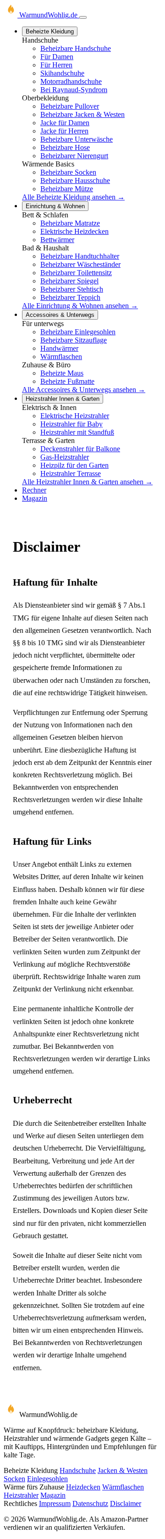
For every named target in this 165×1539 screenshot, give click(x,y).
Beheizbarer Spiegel (69, 281)
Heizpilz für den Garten (74, 465)
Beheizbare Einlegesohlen (78, 332)
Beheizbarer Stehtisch (71, 289)
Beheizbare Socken (68, 172)
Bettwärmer (57, 240)
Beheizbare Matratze (70, 223)
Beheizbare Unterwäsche (76, 139)
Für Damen (56, 57)
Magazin (34, 498)
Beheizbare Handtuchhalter (79, 256)
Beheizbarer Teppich (70, 297)
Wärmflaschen (61, 356)
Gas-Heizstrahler (64, 457)
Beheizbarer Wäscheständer (80, 264)
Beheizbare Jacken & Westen (82, 114)
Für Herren (56, 65)
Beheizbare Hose (65, 147)
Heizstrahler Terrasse (70, 473)
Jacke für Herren (64, 131)
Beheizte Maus (61, 373)
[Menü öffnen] (83, 17)
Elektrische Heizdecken (74, 231)
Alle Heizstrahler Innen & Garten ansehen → (87, 482)
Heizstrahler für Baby (71, 424)
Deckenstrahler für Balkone (80, 449)
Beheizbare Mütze (66, 189)
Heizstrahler (21, 1495)
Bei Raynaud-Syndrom (73, 90)
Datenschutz (90, 1503)
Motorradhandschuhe (71, 81)
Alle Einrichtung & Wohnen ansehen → (80, 306)
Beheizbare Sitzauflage (73, 340)
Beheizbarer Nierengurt (74, 156)
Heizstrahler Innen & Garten (62, 398)
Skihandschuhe (62, 73)
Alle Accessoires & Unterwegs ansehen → (83, 389)
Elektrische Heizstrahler (74, 416)
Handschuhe (78, 1470)
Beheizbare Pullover (69, 106)
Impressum (55, 1503)
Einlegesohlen (47, 1479)
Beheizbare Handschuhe (75, 48)
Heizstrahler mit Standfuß (77, 432)
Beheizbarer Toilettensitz (76, 273)
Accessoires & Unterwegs (60, 314)
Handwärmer (59, 348)
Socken (14, 1479)
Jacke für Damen (64, 123)
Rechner (34, 490)
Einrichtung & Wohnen (55, 206)
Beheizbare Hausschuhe (75, 180)
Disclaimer (125, 1503)
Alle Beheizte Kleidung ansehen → (73, 197)
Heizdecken (83, 1487)
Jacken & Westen (123, 1470)
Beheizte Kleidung (50, 31)
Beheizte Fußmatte (67, 381)
